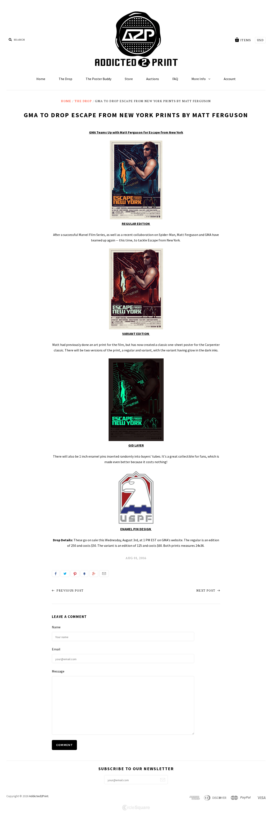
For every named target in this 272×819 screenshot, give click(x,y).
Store (129, 79)
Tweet (65, 573)
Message (58, 671)
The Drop (65, 79)
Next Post (206, 590)
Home (40, 79)
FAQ (175, 79)
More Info (198, 79)
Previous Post (70, 590)
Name (56, 627)
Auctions (152, 79)
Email (104, 573)
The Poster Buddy (98, 79)
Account (230, 79)
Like (56, 573)
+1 (93, 573)
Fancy (84, 573)
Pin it (75, 573)
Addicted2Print (38, 796)
